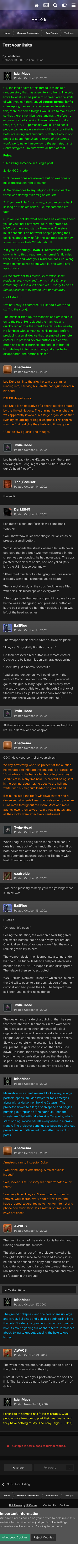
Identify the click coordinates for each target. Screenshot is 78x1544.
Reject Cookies (43, 1537)
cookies (26, 1518)
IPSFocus (31, 1505)
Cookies (64, 1505)
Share (19, 1467)
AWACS (20, 1226)
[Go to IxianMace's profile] (7, 76)
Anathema (22, 367)
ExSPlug (20, 625)
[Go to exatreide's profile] (7, 876)
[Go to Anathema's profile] (7, 369)
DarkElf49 (22, 509)
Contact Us (49, 1505)
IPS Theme (15, 1505)
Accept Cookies (16, 1537)
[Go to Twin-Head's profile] (7, 447)
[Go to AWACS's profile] (7, 1228)
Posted (30, 78)
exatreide (22, 873)
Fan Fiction (36, 60)
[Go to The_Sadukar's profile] (7, 484)
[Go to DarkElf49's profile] (7, 512)
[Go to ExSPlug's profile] (7, 628)
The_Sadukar (25, 482)
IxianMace (14, 56)
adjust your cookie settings (49, 1522)
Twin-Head (23, 445)
